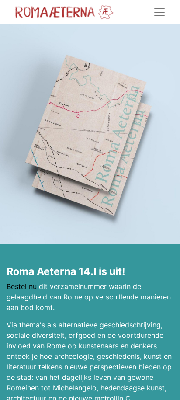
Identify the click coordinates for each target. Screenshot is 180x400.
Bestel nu (22, 286)
